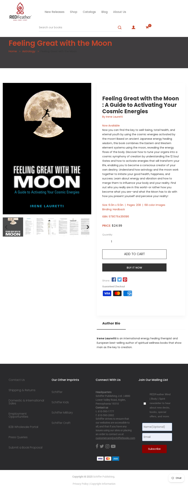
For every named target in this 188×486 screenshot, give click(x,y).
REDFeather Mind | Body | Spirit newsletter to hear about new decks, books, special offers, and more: (160, 405)
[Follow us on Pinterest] (125, 279)
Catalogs (89, 12)
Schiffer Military (62, 412)
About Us (119, 12)
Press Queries (18, 437)
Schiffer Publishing (103, 476)
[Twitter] (102, 447)
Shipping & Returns (22, 390)
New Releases (54, 12)
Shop (73, 12)
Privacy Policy (80, 483)
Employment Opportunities (18, 415)
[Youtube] (113, 447)
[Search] (120, 27)
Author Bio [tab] (111, 323)
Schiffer (57, 392)
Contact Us (17, 379)
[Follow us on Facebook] (113, 279)
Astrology (28, 51)
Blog (104, 12)
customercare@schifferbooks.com (115, 438)
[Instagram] (107, 447)
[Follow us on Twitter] (119, 279)
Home (13, 51)
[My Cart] (147, 27)
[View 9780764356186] (13, 227)
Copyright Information (102, 483)
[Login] (133, 27)
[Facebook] (97, 447)
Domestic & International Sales (26, 402)
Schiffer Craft (61, 422)
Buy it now (134, 267)
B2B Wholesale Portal (23, 427)
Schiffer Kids (60, 402)
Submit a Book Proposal (25, 447)
